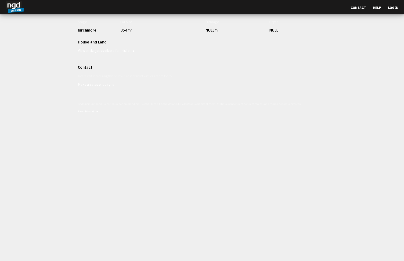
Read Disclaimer (88, 111)
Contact (358, 8)
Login (393, 8)
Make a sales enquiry (94, 84)
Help (377, 8)
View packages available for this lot (104, 51)
